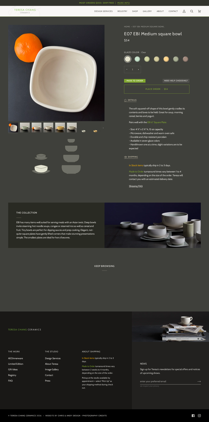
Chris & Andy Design (69, 415)
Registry (12, 375)
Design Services (53, 358)
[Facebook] (193, 415)
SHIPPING (133, 157)
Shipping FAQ (136, 186)
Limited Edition (15, 363)
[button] (103, 11)
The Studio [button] (51, 351)
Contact (49, 375)
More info (123, 3)
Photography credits (94, 415)
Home (127, 26)
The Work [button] (14, 351)
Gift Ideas (13, 369)
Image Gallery (52, 369)
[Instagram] (199, 415)
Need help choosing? (176, 81)
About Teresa (51, 363)
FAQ (10, 380)
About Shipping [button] (91, 351)
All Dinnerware (15, 358)
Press (47, 380)
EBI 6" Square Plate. (157, 122)
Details (132, 100)
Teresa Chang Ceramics (23, 415)
